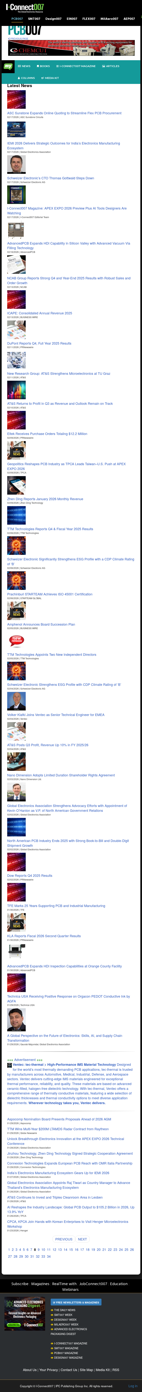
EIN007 (72, 19)
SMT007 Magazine (66, 1348)
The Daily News (64, 1310)
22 (110, 1249)
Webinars (70, 1290)
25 (126, 1249)
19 (93, 1249)
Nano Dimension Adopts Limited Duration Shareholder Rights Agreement (61, 775)
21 (104, 1249)
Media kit (52, 78)
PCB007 (17, 19)
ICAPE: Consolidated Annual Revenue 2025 (39, 312)
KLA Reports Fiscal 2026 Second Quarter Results (44, 935)
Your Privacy (48, 1369)
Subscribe (19, 1284)
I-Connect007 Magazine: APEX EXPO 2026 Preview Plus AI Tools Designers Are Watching (67, 210)
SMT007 (34, 19)
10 (43, 1249)
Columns (28, 78)
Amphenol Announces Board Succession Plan (41, 624)
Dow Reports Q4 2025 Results (29, 875)
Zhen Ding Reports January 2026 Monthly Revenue (45, 498)
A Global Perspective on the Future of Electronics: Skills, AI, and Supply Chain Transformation (64, 1038)
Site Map (86, 1369)
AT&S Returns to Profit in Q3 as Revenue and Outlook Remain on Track (60, 403)
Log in (133, 1385)
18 (87, 1249)
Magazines (40, 1284)
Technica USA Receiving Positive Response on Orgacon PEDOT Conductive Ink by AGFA (68, 998)
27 (10, 1256)
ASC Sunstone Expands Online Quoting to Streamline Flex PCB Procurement (64, 112)
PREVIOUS (63, 1239)
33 (43, 1256)
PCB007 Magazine (66, 1353)
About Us (30, 1369)
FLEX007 (88, 19)
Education (119, 1284)
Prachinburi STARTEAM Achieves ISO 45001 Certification (49, 594)
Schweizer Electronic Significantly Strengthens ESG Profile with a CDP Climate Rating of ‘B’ (70, 561)
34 (49, 1256)
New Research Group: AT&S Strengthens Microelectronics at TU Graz (58, 373)
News (26, 66)
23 (115, 1249)
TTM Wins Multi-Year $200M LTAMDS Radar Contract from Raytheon (58, 1128)
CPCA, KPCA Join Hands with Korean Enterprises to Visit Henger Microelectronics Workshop (67, 1224)
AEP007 (129, 19)
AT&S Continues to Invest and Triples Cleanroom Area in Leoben (55, 1197)
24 (121, 1249)
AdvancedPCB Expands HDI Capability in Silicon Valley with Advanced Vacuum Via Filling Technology (68, 245)
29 (21, 1256)
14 (65, 1249)
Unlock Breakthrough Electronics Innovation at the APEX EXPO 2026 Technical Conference (65, 1141)
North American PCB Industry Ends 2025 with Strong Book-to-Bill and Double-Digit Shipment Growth (68, 843)
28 (15, 1256)
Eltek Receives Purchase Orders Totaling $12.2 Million (47, 433)
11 (49, 1249)
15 (71, 1249)
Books (45, 66)
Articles (112, 66)
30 (26, 1256)
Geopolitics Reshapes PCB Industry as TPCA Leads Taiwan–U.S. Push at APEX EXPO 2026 (66, 466)
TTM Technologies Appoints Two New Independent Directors (51, 654)
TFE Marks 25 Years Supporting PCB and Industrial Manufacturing (56, 905)
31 (32, 1256)
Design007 (53, 19)
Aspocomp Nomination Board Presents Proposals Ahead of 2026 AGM (59, 1119)
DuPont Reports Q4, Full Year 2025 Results (39, 343)
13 (60, 1249)
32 (38, 1256)
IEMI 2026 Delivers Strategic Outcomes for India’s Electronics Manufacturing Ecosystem (63, 145)
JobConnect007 (93, 1284)
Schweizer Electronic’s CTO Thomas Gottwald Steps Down (50, 177)
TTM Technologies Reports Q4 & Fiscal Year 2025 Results (50, 528)
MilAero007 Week (66, 1324)
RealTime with (64, 1284)
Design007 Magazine (68, 1357)
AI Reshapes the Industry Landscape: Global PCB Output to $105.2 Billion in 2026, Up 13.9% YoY (70, 1209)
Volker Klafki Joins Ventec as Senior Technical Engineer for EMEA (55, 714)
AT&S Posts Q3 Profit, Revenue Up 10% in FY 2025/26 (47, 744)
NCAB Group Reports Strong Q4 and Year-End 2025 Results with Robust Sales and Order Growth (69, 280)
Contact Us (69, 1369)
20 (99, 1249)
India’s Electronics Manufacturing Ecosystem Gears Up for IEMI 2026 (58, 1172)
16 (76, 1249)
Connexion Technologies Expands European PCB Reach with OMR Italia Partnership (69, 1163)
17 (82, 1249)
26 (132, 1249)
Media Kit (103, 1369)
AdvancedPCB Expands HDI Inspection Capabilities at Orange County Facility (64, 966)
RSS (115, 1369)
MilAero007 (109, 19)
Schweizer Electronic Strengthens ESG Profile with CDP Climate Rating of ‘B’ (64, 684)
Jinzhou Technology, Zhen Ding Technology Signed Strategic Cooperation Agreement (70, 1153)
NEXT (82, 1239)
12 (54, 1249)
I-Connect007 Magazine (78, 66)
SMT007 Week (63, 1315)
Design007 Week (65, 1319)
